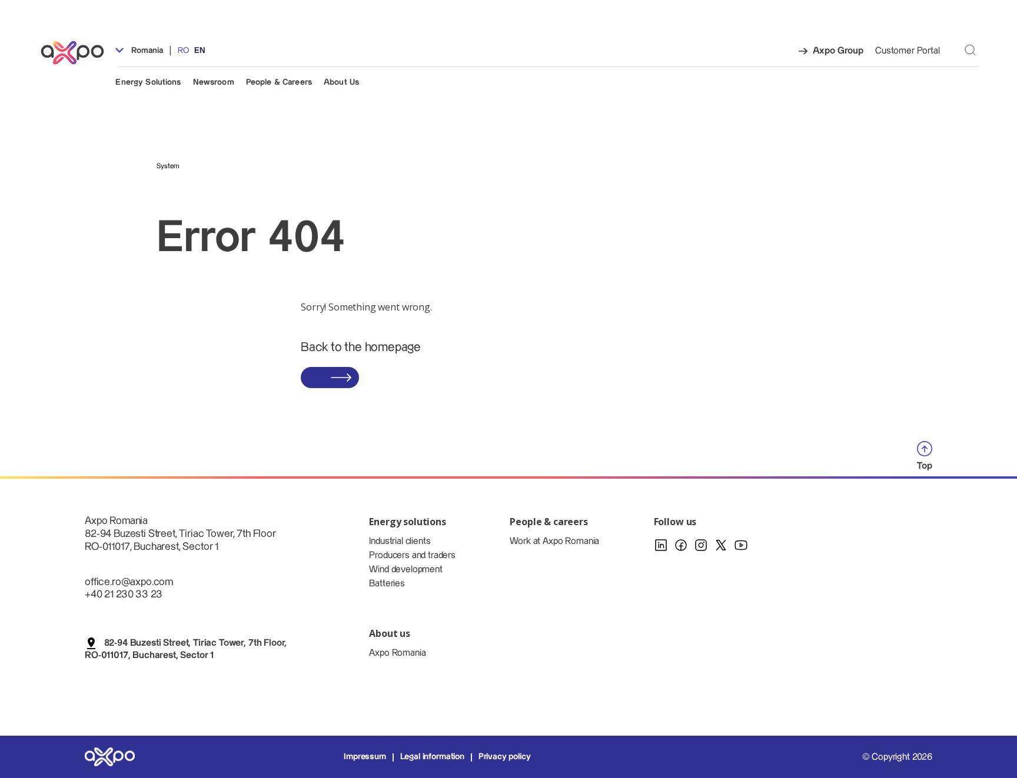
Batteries (387, 583)
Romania (145, 50)
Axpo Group (838, 50)
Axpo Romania (397, 653)
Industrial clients (399, 541)
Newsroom (213, 82)
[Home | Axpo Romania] (77, 52)
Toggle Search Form (970, 50)
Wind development (405, 569)
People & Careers (279, 82)
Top (924, 466)
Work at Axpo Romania (554, 541)
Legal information (432, 757)
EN (199, 50)
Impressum (365, 757)
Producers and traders (412, 555)
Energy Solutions (148, 82)
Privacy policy (504, 757)
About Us (341, 82)
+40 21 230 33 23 (123, 594)
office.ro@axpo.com (129, 582)
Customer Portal (907, 50)
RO (183, 50)
